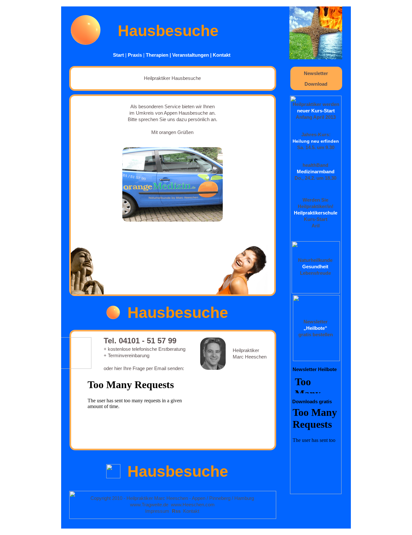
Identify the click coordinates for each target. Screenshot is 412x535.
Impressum (157, 511)
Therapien (157, 55)
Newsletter (316, 73)
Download (315, 84)
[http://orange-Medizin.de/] (85, 43)
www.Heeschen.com (193, 504)
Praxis (135, 55)
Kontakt (221, 55)
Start (118, 55)
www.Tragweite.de (149, 504)
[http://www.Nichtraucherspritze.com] (315, 57)
